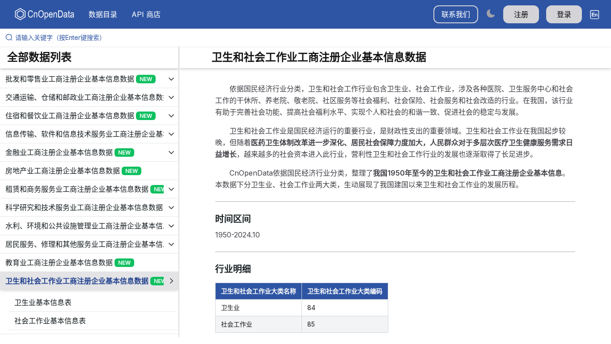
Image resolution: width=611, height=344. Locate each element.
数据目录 (103, 14)
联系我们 (455, 14)
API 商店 (146, 14)
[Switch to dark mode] (490, 13)
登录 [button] (564, 14)
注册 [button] (521, 14)
